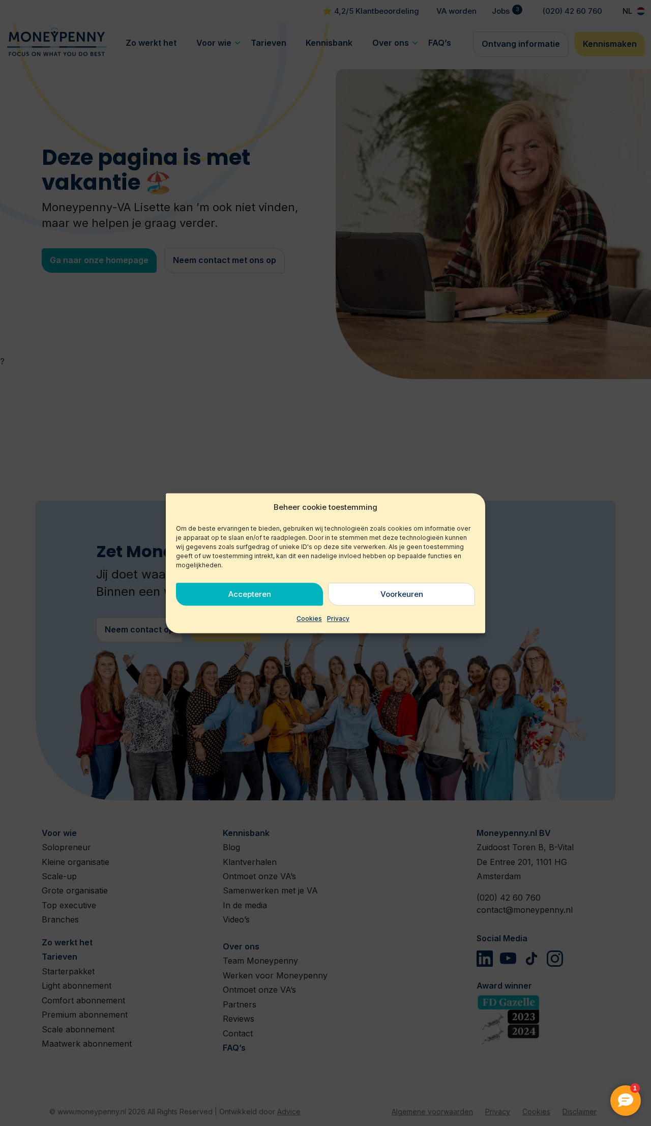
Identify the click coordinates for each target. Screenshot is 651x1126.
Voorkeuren (401, 594)
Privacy (338, 619)
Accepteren (249, 594)
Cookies (309, 619)
